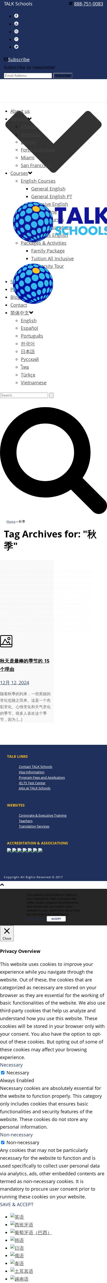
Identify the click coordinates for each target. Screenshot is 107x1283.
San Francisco (36, 165)
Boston (28, 142)
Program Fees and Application (42, 777)
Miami (28, 157)
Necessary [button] (11, 1065)
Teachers (25, 820)
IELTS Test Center (32, 783)
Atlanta (28, 127)
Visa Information (31, 772)
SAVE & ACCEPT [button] (17, 1204)
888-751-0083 (88, 4)
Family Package (48, 251)
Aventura (30, 134)
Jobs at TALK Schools (34, 788)
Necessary (17, 1072)
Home (11, 521)
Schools (19, 119)
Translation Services (34, 826)
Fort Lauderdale (38, 150)
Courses (19, 173)
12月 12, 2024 (14, 682)
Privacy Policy (36, 918)
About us (20, 111)
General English (48, 189)
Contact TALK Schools (35, 766)
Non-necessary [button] (16, 1134)
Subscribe (19, 59)
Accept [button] (56, 918)
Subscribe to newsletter (29, 67)
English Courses (38, 181)
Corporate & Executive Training (42, 815)
